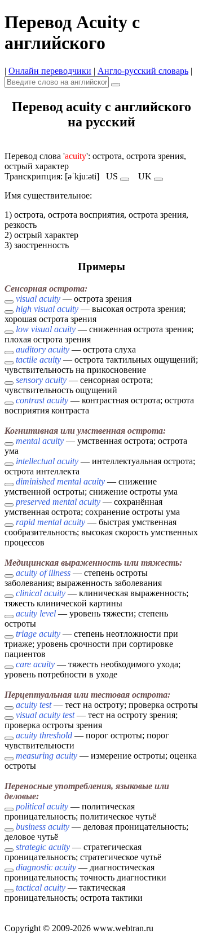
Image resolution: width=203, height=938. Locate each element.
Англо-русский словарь (143, 71)
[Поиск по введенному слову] (115, 84)
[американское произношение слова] (124, 179)
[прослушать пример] (9, 301)
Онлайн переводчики (49, 71)
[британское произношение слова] (158, 179)
